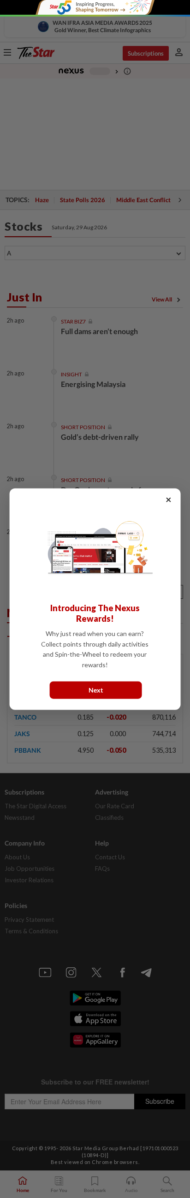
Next (96, 690)
